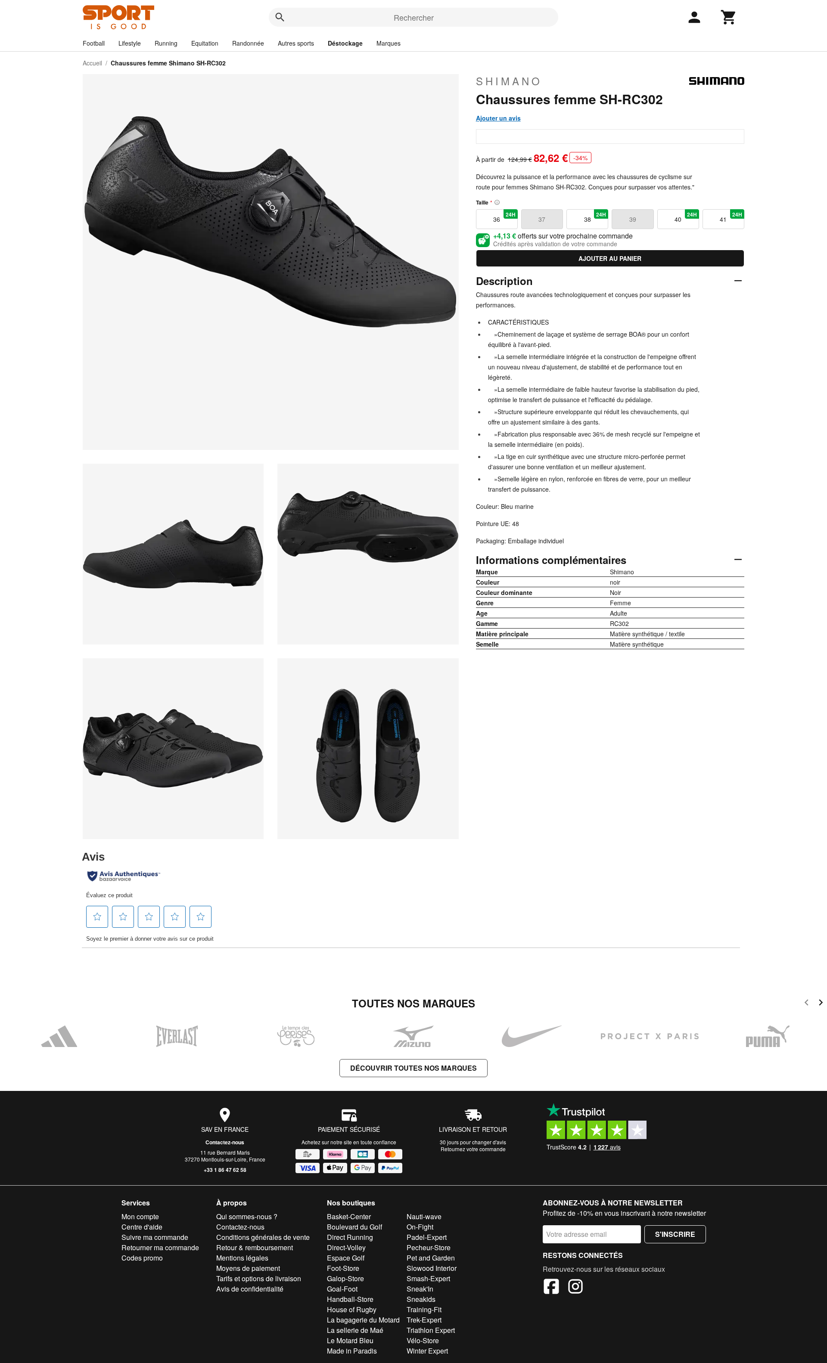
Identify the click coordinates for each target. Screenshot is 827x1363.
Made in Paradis (352, 1351)
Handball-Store (350, 1299)
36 (504, 217)
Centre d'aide (141, 1227)
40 (686, 217)
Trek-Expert (424, 1320)
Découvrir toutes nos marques (413, 1068)
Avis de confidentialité (249, 1289)
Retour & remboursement (254, 1247)
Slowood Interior (432, 1268)
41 (731, 217)
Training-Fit (424, 1309)
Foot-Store (343, 1268)
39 (632, 219)
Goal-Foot (342, 1289)
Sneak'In (420, 1289)
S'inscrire (675, 1234)
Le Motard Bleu (350, 1340)
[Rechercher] (280, 17)
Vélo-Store (423, 1340)
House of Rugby (351, 1309)
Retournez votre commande (473, 1148)
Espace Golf (345, 1258)
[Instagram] (575, 1288)
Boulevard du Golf (354, 1227)
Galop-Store (345, 1278)
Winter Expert (427, 1351)
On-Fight (420, 1227)
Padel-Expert (427, 1237)
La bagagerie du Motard (363, 1320)
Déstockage (345, 43)
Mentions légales (242, 1258)
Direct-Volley (346, 1247)
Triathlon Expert (431, 1330)
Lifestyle (129, 43)
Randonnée (248, 43)
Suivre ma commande (154, 1237)
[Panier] (728, 17)
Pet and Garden (431, 1258)
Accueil (92, 63)
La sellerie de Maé (355, 1330)
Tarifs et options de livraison (258, 1278)
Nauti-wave (424, 1216)
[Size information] (497, 202)
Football (94, 43)
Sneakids (421, 1299)
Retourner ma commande (160, 1247)
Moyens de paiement (248, 1268)
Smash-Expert (428, 1278)
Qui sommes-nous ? (246, 1216)
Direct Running (350, 1237)
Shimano (509, 81)
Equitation (204, 43)
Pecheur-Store (429, 1247)
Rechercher (414, 17)
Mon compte (140, 1216)
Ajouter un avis (498, 118)
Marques (388, 43)
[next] (821, 1003)
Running (166, 43)
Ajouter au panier (609, 258)
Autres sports (296, 43)
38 (595, 217)
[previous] (806, 1003)
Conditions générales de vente (263, 1237)
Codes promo (142, 1258)
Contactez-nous (224, 1142)
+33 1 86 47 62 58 (225, 1170)
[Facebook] (551, 1288)
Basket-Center (349, 1216)
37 (541, 219)
